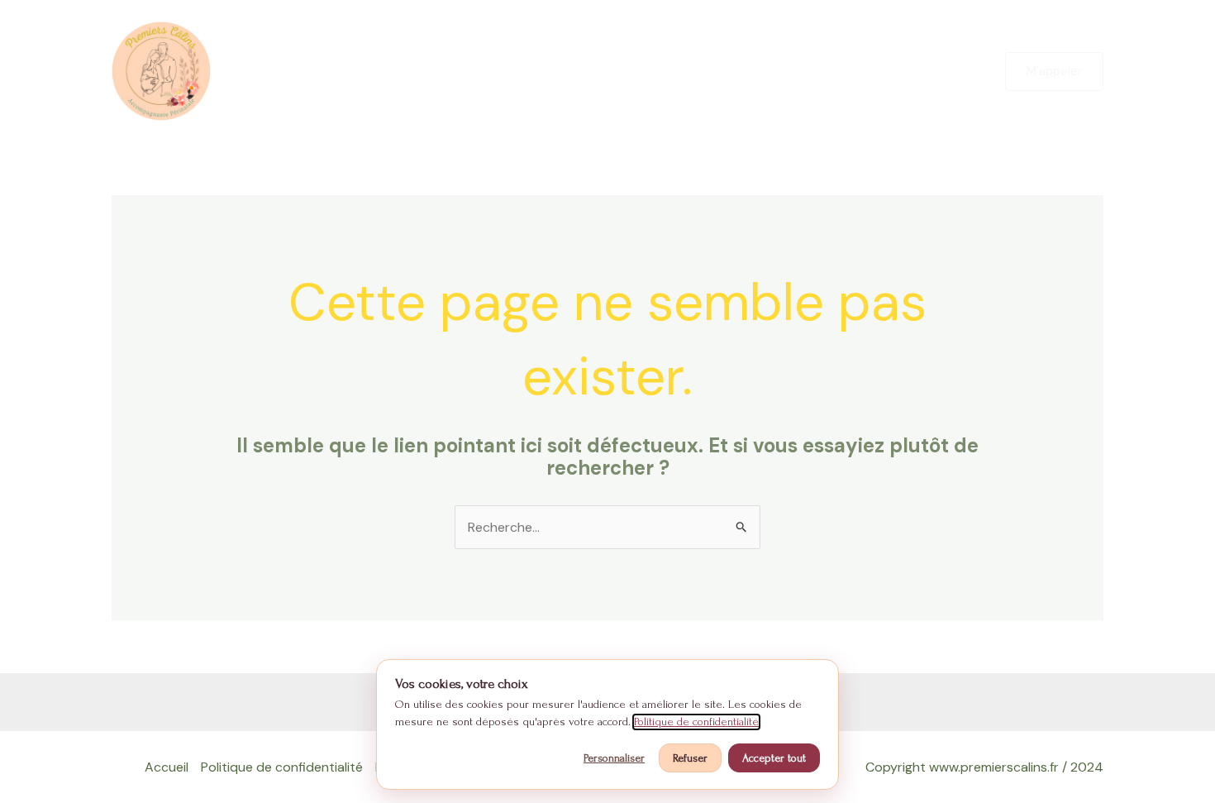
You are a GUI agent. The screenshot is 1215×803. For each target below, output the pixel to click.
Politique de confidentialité (282, 767)
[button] (1054, 71)
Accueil (166, 767)
